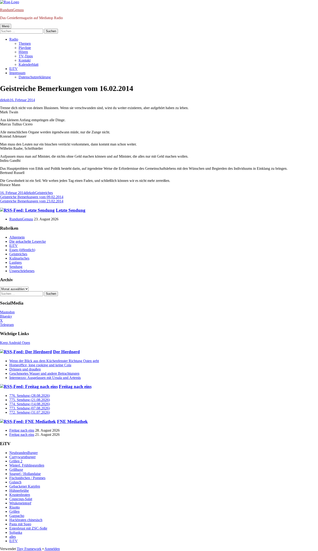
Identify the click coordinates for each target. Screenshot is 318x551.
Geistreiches (44, 193)
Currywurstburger (22, 457)
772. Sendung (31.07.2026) (29, 412)
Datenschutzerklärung (35, 77)
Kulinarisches (19, 258)
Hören (23, 52)
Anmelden (52, 549)
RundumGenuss (12, 10)
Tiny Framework (29, 549)
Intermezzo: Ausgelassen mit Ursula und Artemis (45, 378)
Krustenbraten (19, 495)
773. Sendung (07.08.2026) (29, 408)
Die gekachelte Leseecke (27, 241)
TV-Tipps (26, 56)
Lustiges (15, 262)
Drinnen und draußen (25, 369)
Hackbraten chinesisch (25, 520)
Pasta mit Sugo (20, 524)
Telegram (7, 325)
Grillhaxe (16, 469)
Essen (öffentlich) (22, 250)
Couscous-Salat (20, 499)
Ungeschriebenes (21, 271)
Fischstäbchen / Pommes (27, 478)
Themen (25, 43)
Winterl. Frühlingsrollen (26, 465)
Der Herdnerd (66, 351)
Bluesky (6, 316)
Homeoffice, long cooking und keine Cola (40, 365)
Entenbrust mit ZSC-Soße (28, 528)
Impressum (17, 73)
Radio (13, 39)
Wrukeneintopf (20, 503)
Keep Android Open (15, 343)
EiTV (13, 69)
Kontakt (24, 60)
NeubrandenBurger (23, 453)
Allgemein (17, 237)
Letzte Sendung (70, 210)
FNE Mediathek (72, 421)
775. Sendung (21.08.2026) (29, 400)
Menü (5, 26)
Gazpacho (16, 516)
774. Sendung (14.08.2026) (29, 404)
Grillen (14, 511)
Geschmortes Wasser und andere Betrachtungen (44, 373)
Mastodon (7, 312)
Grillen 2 (15, 461)
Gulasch (15, 482)
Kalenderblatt (28, 64)
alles (12, 537)
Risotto (14, 507)
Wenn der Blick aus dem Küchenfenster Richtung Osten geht (54, 361)
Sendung (15, 267)
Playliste (25, 48)
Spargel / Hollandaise (25, 474)
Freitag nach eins (75, 386)
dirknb (5, 100)
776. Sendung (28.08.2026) (29, 396)
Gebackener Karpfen (24, 486)
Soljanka (15, 532)
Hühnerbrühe (19, 490)
